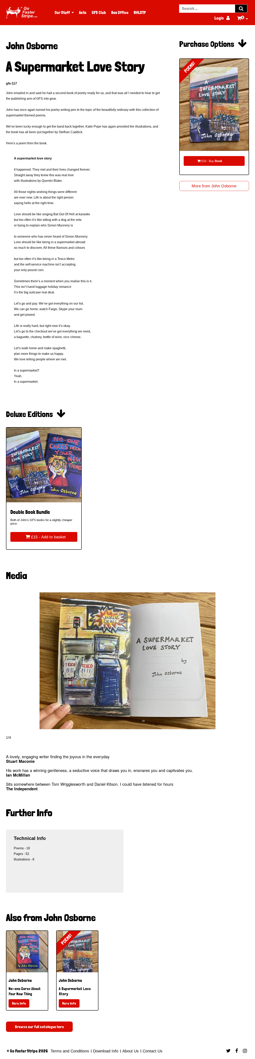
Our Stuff (62, 12)
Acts (82, 12)
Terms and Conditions (69, 1051)
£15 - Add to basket (46, 536)
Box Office (119, 12)
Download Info (106, 1051)
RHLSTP (140, 12)
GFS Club (99, 12)
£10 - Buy (209, 161)
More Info (19, 1003)
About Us (130, 1051)
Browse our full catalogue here (39, 1026)
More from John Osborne (214, 186)
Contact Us (151, 1051)
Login (222, 18)
